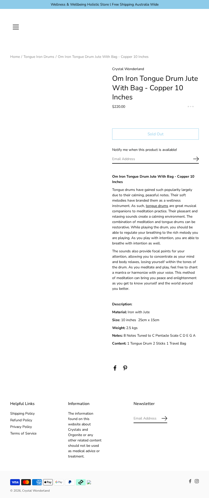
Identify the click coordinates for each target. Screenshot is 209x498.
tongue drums (157, 205)
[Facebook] (115, 368)
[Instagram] (197, 481)
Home (15, 56)
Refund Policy (21, 420)
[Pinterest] (125, 368)
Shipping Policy (22, 413)
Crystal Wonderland (36, 491)
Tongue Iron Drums (38, 56)
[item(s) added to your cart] (195, 27)
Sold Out (155, 134)
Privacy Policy (21, 426)
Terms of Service (23, 433)
